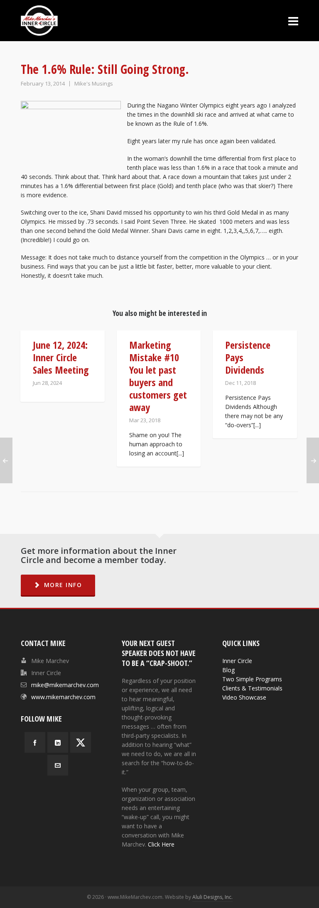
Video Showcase (244, 697)
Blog (228, 670)
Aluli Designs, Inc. (212, 897)
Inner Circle (237, 661)
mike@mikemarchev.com (65, 685)
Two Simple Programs (252, 679)
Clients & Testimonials (252, 688)
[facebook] (35, 742)
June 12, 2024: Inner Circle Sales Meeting (61, 357)
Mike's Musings (93, 83)
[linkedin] (57, 742)
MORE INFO (63, 585)
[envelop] (57, 765)
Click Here (161, 844)
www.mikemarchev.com (63, 697)
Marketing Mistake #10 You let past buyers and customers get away (158, 376)
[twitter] (80, 742)
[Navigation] (293, 21)
